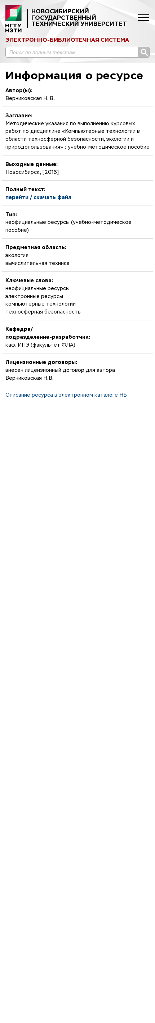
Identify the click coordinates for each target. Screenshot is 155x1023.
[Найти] (144, 52)
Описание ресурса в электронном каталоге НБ (66, 395)
